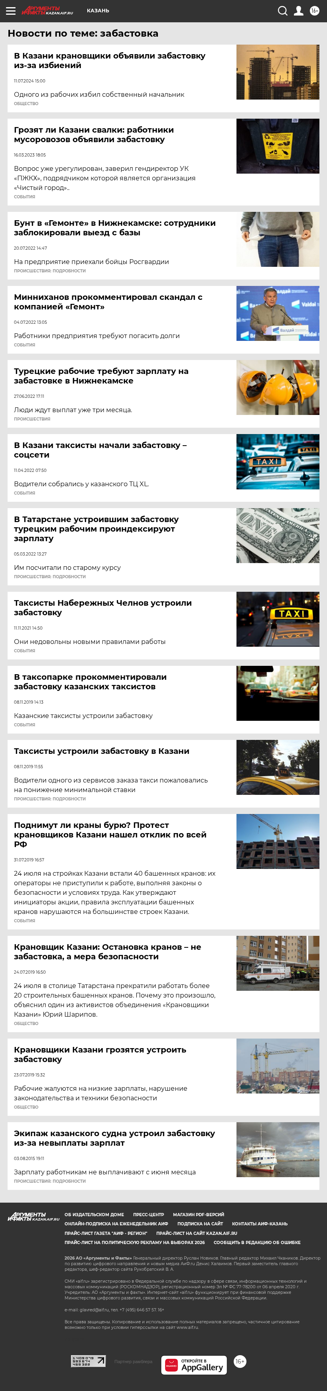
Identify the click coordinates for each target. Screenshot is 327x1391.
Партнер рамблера (133, 1361)
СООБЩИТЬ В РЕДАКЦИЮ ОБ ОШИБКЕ (257, 1242)
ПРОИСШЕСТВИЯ (32, 419)
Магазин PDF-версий (198, 1214)
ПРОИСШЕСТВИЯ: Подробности (50, 271)
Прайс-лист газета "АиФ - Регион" (106, 1233)
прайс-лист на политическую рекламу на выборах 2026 (135, 1242)
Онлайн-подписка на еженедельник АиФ (116, 1224)
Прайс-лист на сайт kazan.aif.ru (196, 1233)
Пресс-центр (148, 1214)
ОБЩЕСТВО (26, 104)
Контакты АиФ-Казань (260, 1224)
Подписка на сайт (200, 1224)
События (24, 197)
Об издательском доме (94, 1214)
